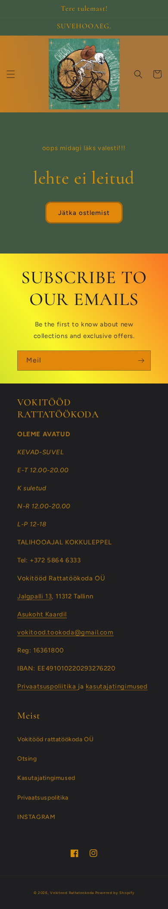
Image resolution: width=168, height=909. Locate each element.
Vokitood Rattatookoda (72, 893)
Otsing (27, 758)
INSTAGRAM (36, 817)
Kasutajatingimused (46, 778)
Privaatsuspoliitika (47, 686)
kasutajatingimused (117, 686)
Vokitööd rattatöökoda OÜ (55, 739)
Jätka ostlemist (84, 213)
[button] (10, 74)
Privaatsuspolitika (42, 797)
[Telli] (140, 360)
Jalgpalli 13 (34, 596)
